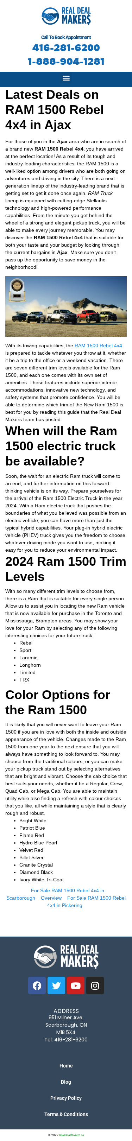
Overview (51, 898)
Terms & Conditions (66, 1114)
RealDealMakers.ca (71, 1135)
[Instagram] (95, 985)
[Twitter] (56, 985)
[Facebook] (37, 985)
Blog (66, 1082)
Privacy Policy (66, 1098)
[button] (66, 77)
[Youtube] (75, 985)
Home (66, 1066)
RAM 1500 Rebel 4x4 (98, 345)
